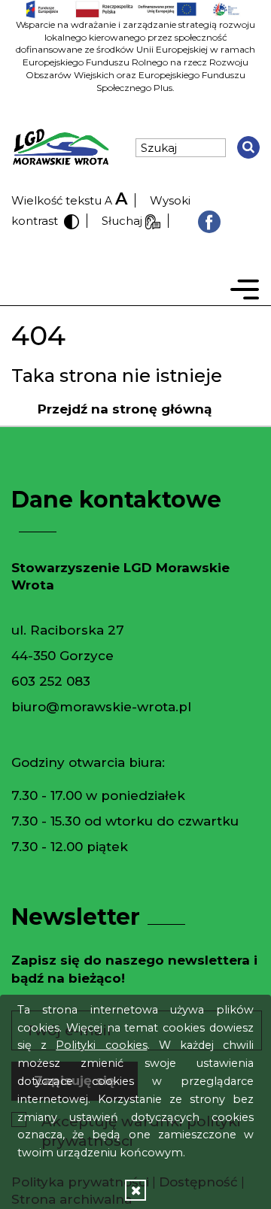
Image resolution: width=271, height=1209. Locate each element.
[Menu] (245, 292)
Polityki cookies (101, 1045)
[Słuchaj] (152, 221)
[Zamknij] (135, 1190)
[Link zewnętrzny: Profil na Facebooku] (209, 221)
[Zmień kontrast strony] (70, 221)
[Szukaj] (248, 147)
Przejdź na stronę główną (125, 409)
